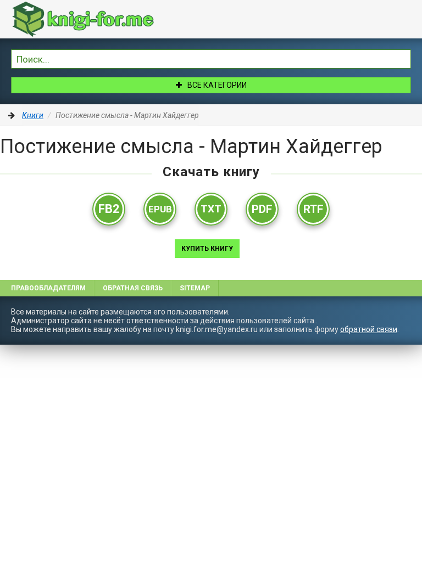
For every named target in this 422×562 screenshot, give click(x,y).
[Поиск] (403, 57)
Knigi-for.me (93, 19)
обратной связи (368, 329)
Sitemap (195, 288)
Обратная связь (133, 288)
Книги (32, 115)
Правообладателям (48, 288)
